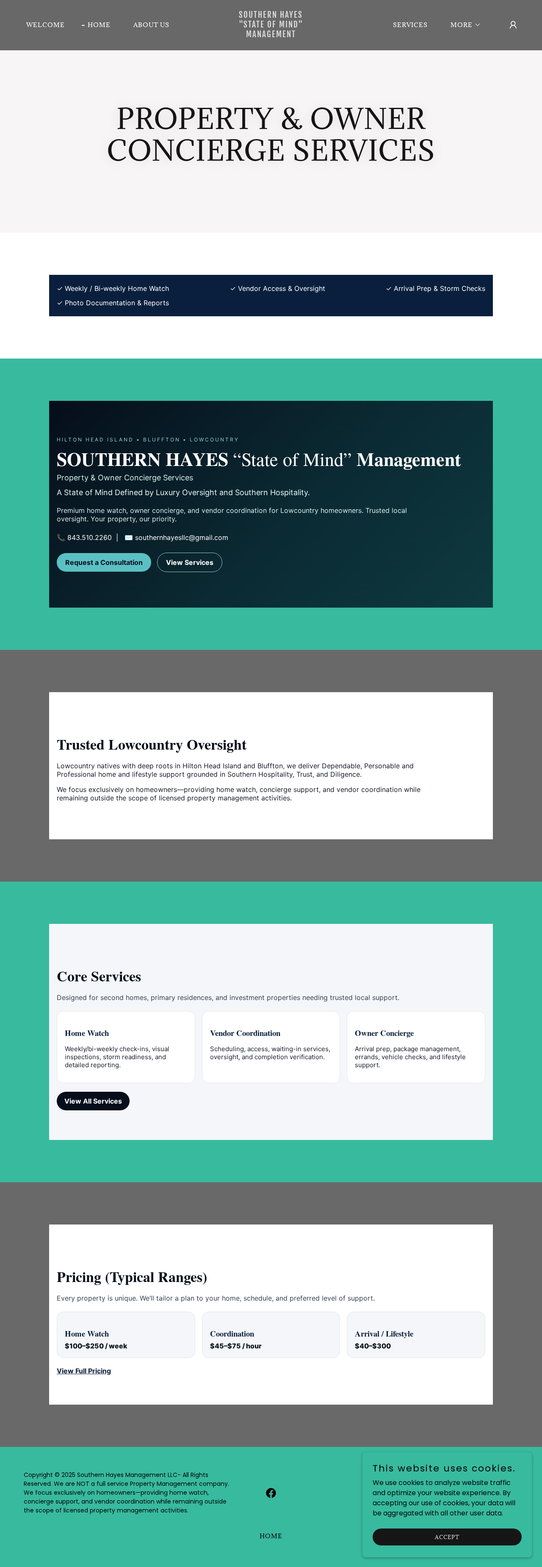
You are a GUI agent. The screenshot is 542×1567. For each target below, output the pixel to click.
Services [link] (410, 25)
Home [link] (99, 25)
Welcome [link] (45, 25)
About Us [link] (151, 25)
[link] (271, 35)
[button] (463, 25)
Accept (447, 1536)
